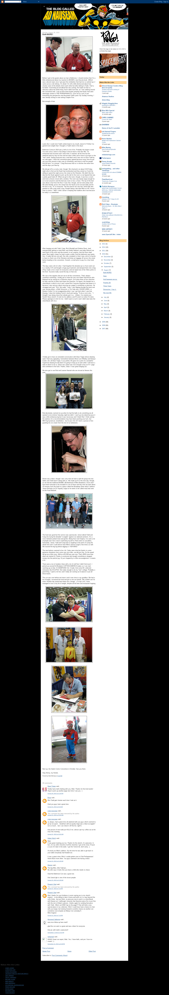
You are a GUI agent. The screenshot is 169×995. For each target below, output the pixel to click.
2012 (104, 247)
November (107, 260)
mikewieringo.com (108, 154)
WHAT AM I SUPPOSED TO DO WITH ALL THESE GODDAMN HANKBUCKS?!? (112, 190)
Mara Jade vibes (107, 112)
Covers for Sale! (107, 119)
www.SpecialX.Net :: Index (111, 234)
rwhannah (51, 937)
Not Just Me (107, 293)
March (106, 311)
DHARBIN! (105, 125)
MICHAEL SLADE (10, 979)
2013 (104, 244)
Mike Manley (106, 147)
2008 (104, 325)
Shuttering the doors (108, 133)
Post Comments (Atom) (59, 955)
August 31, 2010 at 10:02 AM (55, 815)
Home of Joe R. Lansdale (111, 128)
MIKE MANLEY (9, 981)
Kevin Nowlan (107, 139)
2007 (104, 328)
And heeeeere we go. (110, 279)
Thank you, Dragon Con (109, 181)
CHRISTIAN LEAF (10, 970)
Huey (105, 276)
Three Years (107, 286)
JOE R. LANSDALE (10, 977)
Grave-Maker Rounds (108, 163)
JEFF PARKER (9, 975)
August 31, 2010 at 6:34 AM (55, 806)
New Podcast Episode (109, 149)
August (106, 270)
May (105, 304)
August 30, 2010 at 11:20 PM (55, 793)
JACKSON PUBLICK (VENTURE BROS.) (16, 973)
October (107, 263)
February (107, 314)
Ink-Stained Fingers (109, 131)
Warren (50, 865)
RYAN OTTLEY (107, 213)
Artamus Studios (108, 96)
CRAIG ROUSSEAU (11, 971)
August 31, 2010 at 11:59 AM (55, 880)
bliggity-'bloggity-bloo (110, 103)
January (107, 317)
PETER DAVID (9, 989)
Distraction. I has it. (109, 289)
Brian (49, 798)
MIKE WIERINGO (10, 983)
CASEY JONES (9, 968)
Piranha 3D (107, 283)
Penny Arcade (107, 161)
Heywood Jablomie (54, 919)
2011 (104, 251)
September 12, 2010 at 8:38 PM (56, 944)
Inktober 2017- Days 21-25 (110, 199)
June (105, 300)
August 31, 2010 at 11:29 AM (55, 861)
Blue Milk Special (108, 110)
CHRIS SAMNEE (107, 117)
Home (69, 951)
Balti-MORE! (107, 272)
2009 (104, 322)
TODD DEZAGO (10, 992)
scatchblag (106, 222)
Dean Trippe (52, 786)
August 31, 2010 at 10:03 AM (55, 834)
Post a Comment (48, 948)
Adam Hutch (52, 838)
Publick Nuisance (108, 186)
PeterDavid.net (107, 179)
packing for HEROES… (109, 105)
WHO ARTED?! (107, 229)
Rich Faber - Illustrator (110, 204)
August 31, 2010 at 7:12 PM (55, 888)
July (105, 297)
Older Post (92, 951)
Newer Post (46, 951)
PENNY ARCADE (10, 987)
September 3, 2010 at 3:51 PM (56, 932)
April (105, 307)
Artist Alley (106, 100)
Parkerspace (106, 158)
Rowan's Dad (52, 884)
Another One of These (109, 224)
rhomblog (105, 197)
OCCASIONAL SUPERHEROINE (14, 985)
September (108, 266)
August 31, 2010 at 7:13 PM (55, 915)
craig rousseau (52, 811)
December (107, 256)
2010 (104, 254)
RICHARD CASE (10, 990)
